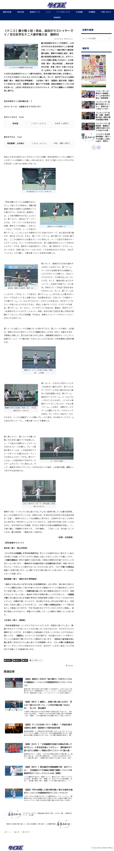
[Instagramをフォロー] (99, 147)
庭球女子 (18, 660)
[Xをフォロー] (94, 147)
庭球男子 (9, 660)
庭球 (26, 660)
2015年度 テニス (37, 660)
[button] (109, 38)
